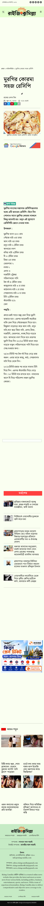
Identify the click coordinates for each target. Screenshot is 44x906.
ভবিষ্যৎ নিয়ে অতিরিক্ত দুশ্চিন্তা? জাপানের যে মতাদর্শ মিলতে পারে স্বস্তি (32, 808)
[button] (5, 103)
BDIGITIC (34, 903)
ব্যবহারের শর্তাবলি (22, 835)
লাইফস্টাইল (10, 68)
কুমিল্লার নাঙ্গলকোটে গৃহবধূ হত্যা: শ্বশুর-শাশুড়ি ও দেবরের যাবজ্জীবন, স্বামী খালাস (26, 504)
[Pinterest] (41, 2)
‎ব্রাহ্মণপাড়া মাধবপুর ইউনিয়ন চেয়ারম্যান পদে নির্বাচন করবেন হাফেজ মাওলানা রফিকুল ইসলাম (27, 563)
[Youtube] (36, 2)
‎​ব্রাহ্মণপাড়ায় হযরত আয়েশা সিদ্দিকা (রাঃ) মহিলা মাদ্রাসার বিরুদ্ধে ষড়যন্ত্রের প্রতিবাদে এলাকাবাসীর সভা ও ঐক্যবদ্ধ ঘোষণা (25, 536)
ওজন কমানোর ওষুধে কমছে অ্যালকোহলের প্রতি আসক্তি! (10, 807)
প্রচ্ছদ (3, 68)
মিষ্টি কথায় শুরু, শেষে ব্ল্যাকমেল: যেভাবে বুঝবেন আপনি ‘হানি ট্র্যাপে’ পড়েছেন (10, 768)
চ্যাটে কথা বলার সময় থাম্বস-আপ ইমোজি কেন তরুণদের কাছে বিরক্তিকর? (31, 768)
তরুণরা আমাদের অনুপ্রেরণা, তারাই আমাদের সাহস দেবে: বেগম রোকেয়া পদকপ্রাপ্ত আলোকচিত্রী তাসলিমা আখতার (26, 550)
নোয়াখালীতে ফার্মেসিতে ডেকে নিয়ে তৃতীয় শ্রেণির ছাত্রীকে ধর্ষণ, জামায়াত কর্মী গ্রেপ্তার (26, 578)
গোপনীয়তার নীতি (34, 835)
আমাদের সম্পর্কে (9, 835)
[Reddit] (38, 2)
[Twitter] (33, 2)
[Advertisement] (22, 40)
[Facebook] (31, 2)
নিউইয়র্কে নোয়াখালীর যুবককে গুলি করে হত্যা (26, 518)
